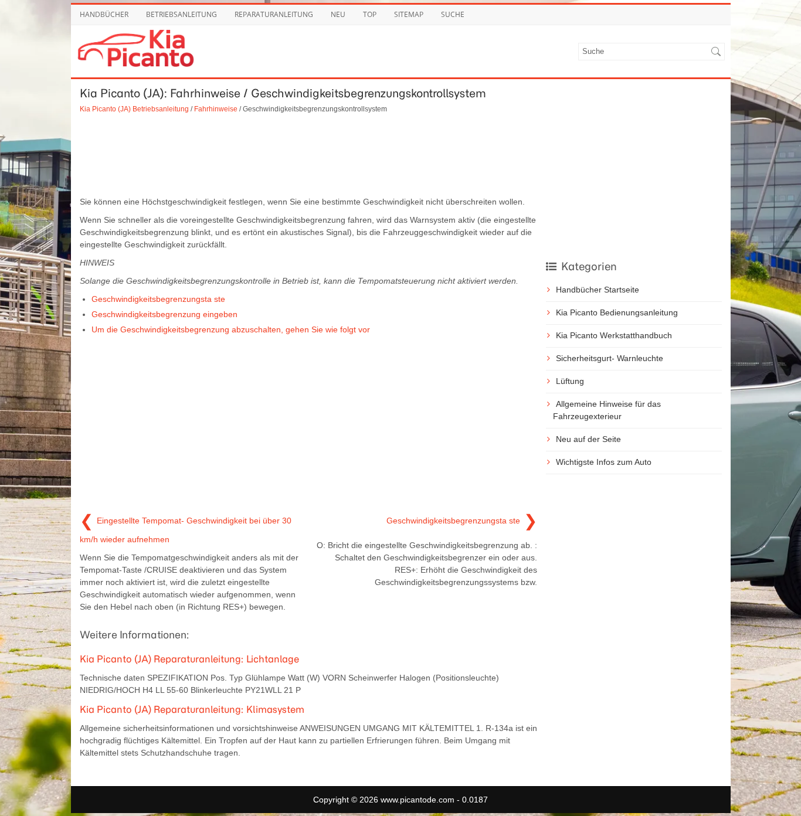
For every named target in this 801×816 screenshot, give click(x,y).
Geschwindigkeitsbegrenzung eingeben (164, 314)
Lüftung (570, 381)
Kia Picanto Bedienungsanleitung (617, 312)
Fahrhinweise (215, 109)
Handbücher (104, 14)
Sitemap (408, 14)
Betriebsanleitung (181, 14)
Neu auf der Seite (588, 439)
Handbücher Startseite (597, 289)
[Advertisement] (308, 155)
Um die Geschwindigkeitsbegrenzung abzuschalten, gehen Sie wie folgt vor (230, 329)
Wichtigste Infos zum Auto (603, 462)
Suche (452, 14)
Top (369, 14)
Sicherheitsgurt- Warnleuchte (609, 358)
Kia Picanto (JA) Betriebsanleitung (134, 109)
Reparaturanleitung (274, 14)
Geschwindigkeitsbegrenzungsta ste (158, 299)
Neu (338, 14)
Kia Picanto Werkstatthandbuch (614, 335)
